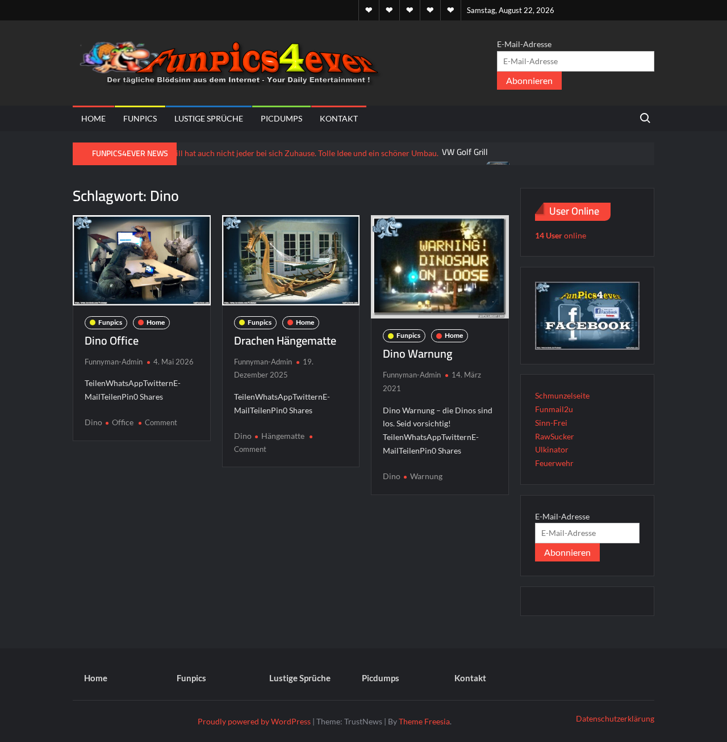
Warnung (426, 476)
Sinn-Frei (551, 422)
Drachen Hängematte (285, 340)
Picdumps (281, 118)
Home (93, 118)
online (560, 235)
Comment (161, 422)
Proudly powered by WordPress (254, 721)
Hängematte (282, 436)
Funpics (140, 118)
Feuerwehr (554, 463)
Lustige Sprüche (208, 118)
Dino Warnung (417, 353)
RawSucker (554, 436)
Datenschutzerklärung (615, 718)
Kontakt (339, 118)
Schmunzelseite (562, 395)
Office (122, 422)
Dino (93, 422)
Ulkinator (552, 449)
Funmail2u (554, 409)
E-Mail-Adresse (524, 44)
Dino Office (112, 340)
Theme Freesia (424, 721)
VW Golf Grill (465, 152)
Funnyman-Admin (114, 361)
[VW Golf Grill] (256, 152)
